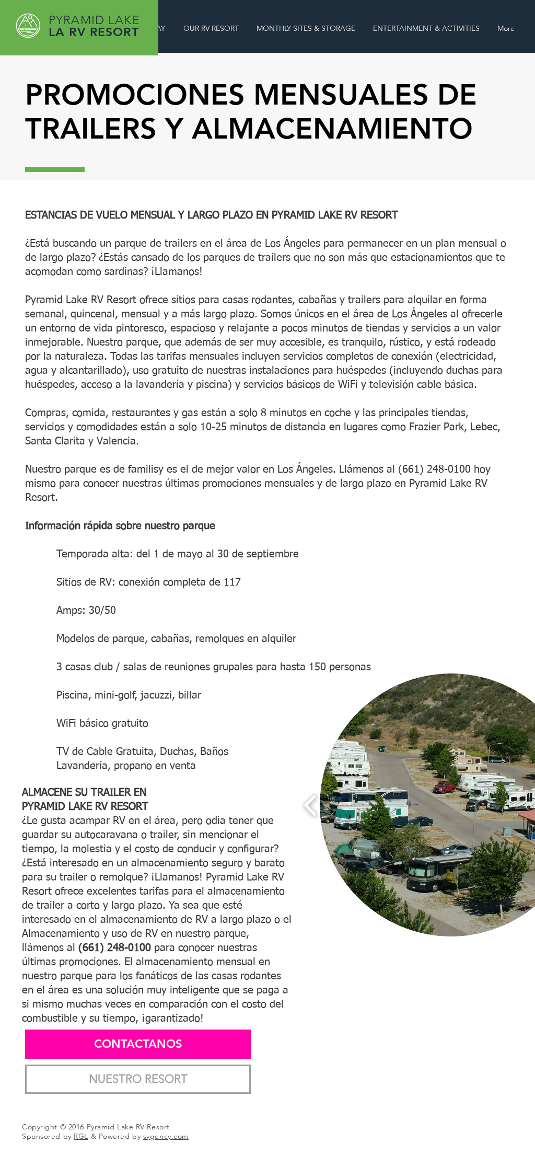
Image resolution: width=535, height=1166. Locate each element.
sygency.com (166, 1136)
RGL (81, 1136)
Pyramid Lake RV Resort (129, 1126)
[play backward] (310, 805)
